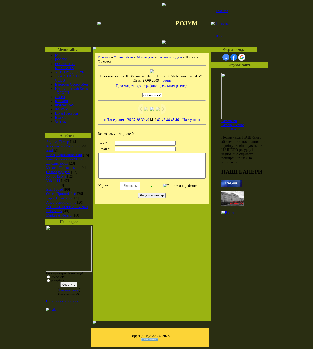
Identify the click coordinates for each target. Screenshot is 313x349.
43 (163, 120)
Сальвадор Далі (58, 172)
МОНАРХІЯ (58, 276)
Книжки (61, 101)
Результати (64, 290)
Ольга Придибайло (61, 194)
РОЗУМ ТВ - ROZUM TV (65, 66)
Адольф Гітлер (57, 142)
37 (133, 120)
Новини (61, 56)
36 (129, 120)
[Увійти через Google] (241, 57)
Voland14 (53, 181)
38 (138, 120)
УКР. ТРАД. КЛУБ (69, 72)
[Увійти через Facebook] (233, 57)
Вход (219, 36)
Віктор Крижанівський (64, 155)
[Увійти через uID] (225, 57)
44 (168, 120)
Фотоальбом (64, 105)
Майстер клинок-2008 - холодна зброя (64, 161)
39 (143, 120)
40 (147, 120)
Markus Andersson (59, 215)
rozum (166, 80)
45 (172, 120)
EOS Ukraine (231, 129)
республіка (57, 280)
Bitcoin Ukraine (232, 125)
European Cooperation (71, 84)
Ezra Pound (54, 189)
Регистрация (225, 23)
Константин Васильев (63, 146)
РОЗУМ (61, 60)
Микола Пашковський (63, 168)
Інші (49, 150)
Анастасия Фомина (61, 202)
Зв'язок (60, 122)
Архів (75, 290)
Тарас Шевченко (59, 198)
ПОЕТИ (52, 185)
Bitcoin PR (229, 121)
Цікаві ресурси (66, 113)
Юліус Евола (56, 176)
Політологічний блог (62, 301)
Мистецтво (145, 57)
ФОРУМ (62, 109)
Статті (60, 97)
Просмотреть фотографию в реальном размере (152, 86)
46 (177, 120)
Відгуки (61, 117)
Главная (222, 11)
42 (159, 120)
